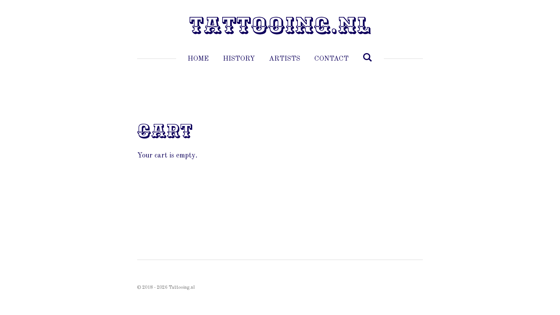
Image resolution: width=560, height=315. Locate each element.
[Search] (367, 58)
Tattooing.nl (280, 25)
